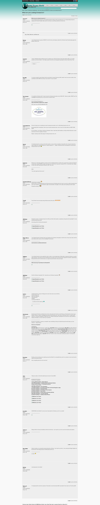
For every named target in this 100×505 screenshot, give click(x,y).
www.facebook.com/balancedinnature (39, 242)
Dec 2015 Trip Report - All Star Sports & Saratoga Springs (43, 392)
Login (23, 14)
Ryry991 (25, 77)
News (61, 5)
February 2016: (45, 331)
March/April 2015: (42, 330)
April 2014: (52, 327)
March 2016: (64, 331)
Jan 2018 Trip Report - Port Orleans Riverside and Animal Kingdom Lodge (46, 387)
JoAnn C (25, 429)
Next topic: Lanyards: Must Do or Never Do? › (59, 504)
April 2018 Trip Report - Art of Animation (39, 386)
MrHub (24, 467)
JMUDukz (25, 219)
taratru (24, 294)
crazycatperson (26, 125)
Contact (74, 5)
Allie (24, 376)
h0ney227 (25, 18)
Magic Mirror (26, 238)
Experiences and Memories (32, 10)
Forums (26, 10)
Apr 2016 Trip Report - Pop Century (38, 391)
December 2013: (35, 327)
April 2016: (37, 332)
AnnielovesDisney (27, 181)
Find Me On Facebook (36, 379)
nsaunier (25, 59)
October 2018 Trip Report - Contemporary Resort (41, 384)
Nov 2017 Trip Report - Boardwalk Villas (39, 388)
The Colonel (25, 96)
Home (47, 5)
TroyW (24, 200)
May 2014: (67, 327)
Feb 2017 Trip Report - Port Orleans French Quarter (42, 389)
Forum (52, 5)
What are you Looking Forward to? (56, 10)
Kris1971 (25, 411)
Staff (47, 8)
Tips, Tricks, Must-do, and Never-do (44, 10)
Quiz (69, 5)
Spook (24, 144)
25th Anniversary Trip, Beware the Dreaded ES (41, 262)
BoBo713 (25, 163)
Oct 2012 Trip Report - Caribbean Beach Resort (41, 394)
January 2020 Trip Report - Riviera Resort (40, 381)
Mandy (24, 40)
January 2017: (63, 332)
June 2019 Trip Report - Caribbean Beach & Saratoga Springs (44, 382)
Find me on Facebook (36, 324)
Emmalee (25, 357)
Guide (65, 5)
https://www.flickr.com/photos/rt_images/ (40, 102)
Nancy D (25, 486)
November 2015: (64, 330)
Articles (56, 5)
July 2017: (45, 333)
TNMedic (25, 256)
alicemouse (25, 314)
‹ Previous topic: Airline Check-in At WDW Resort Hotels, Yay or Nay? (35, 504)
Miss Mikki (25, 448)
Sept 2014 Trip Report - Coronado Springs (40, 393)
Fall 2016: (52, 332)
